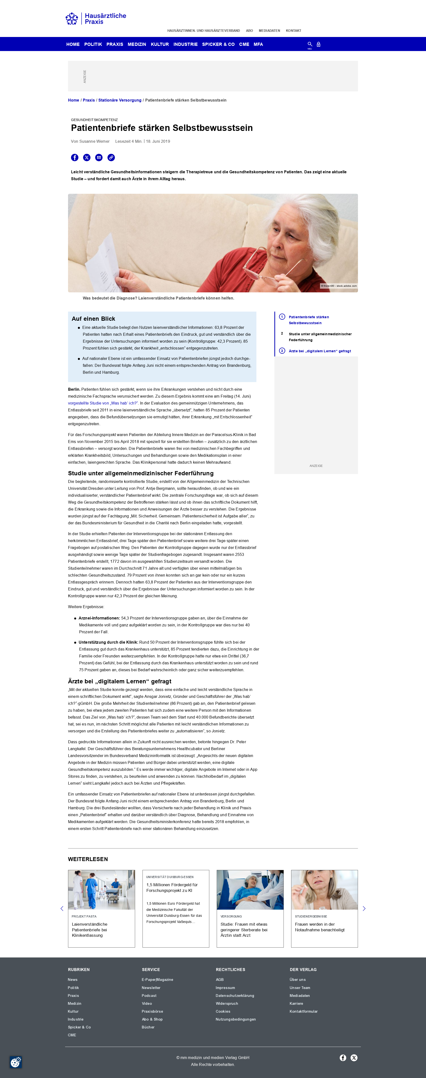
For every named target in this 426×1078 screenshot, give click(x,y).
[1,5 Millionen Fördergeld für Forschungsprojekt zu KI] (176, 909)
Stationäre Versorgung (120, 100)
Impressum (225, 988)
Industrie (186, 44)
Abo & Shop (152, 1019)
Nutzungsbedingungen (236, 1019)
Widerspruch (227, 1003)
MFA (258, 44)
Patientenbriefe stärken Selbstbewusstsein (309, 320)
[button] (364, 908)
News (73, 979)
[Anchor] (217, 473)
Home (73, 100)
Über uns (298, 979)
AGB (220, 979)
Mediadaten (269, 31)
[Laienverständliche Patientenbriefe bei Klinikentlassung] (101, 909)
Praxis (114, 44)
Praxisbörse (152, 1011)
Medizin (137, 44)
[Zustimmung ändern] (16, 1062)
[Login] (318, 45)
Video (147, 1003)
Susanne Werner (94, 141)
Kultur (160, 44)
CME (244, 44)
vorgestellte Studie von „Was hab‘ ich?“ (103, 403)
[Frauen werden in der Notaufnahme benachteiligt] (324, 909)
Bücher (148, 1027)
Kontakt (293, 31)
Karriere (296, 1003)
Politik (93, 44)
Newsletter (151, 988)
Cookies (223, 1011)
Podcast (149, 995)
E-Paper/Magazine (158, 979)
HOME (73, 44)
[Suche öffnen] (310, 45)
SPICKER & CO (218, 44)
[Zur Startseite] (96, 18)
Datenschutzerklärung (235, 995)
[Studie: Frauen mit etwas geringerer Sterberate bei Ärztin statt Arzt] (250, 909)
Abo (249, 31)
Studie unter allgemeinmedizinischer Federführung (320, 337)
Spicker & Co (79, 1027)
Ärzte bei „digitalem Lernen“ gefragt (320, 351)
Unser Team (300, 988)
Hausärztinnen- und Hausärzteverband (203, 31)
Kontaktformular (304, 1011)
